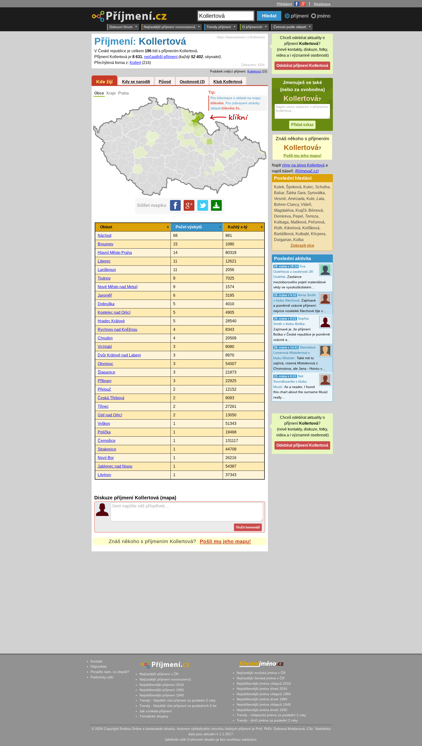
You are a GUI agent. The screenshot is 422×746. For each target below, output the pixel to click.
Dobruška (106, 304)
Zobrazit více (302, 245)
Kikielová (292, 228)
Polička (104, 432)
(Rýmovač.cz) (307, 171)
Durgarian (282, 240)
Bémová (315, 210)
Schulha (322, 187)
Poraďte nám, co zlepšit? (110, 672)
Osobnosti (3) (192, 82)
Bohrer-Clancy (286, 204)
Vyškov (104, 423)
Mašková (298, 222)
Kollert (135, 63)
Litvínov (104, 475)
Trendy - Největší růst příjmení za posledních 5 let (177, 706)
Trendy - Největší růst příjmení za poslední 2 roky (177, 700)
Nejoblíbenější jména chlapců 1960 (264, 694)
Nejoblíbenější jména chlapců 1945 (264, 704)
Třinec (103, 406)
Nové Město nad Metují (117, 287)
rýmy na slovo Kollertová (303, 165)
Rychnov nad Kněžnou (117, 329)
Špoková (293, 187)
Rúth (278, 228)
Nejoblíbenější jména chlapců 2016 (264, 683)
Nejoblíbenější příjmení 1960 (161, 690)
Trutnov (104, 278)
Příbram (104, 381)
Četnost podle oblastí (290, 27)
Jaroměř (105, 295)
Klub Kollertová (227, 82)
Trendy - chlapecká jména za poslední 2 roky (271, 715)
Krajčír (300, 210)
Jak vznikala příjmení (155, 711)
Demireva (282, 216)
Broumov (105, 244)
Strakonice (107, 449)
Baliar (279, 193)
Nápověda (98, 666)
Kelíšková (310, 228)
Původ (165, 82)
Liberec (104, 261)
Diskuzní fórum (121, 27)
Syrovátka (316, 193)
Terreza (311, 216)
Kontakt (96, 661)
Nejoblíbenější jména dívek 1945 (262, 710)
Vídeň (306, 204)
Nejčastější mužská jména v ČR (261, 673)
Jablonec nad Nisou (115, 466)
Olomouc (105, 364)
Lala (320, 199)
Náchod (104, 235)
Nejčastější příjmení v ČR (159, 674)
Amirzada (296, 199)
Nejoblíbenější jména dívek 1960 (262, 699)
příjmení (300, 15)
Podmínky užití (102, 677)
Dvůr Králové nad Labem (119, 355)
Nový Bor (106, 458)
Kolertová (254, 71)
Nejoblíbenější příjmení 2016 (161, 685)
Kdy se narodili (136, 82)
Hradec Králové (111, 321)
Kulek (279, 187)
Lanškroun (107, 270)
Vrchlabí (105, 347)
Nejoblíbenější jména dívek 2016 (262, 689)
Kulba (298, 240)
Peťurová (316, 222)
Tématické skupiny (153, 716)
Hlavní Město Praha (115, 253)
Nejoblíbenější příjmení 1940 (161, 695)
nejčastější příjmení (161, 57)
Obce (99, 93)
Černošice (107, 441)
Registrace (322, 4)
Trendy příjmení (219, 27)
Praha (123, 93)
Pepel (298, 216)
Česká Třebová (111, 398)
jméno (323, 15)
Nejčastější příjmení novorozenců (169, 27)
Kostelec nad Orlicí (114, 312)
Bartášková (284, 234)
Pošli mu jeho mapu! (225, 541)
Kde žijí (104, 81)
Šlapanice (106, 372)
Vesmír (280, 199)
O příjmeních (252, 27)
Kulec (308, 187)
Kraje (111, 93)
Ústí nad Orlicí (110, 415)
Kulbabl (302, 234)
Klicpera (318, 234)
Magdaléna (284, 210)
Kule (310, 199)
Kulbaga (281, 222)
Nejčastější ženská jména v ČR (261, 678)
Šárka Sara (296, 193)
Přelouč (104, 389)
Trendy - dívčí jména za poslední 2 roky (267, 720)
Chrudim (105, 338)
